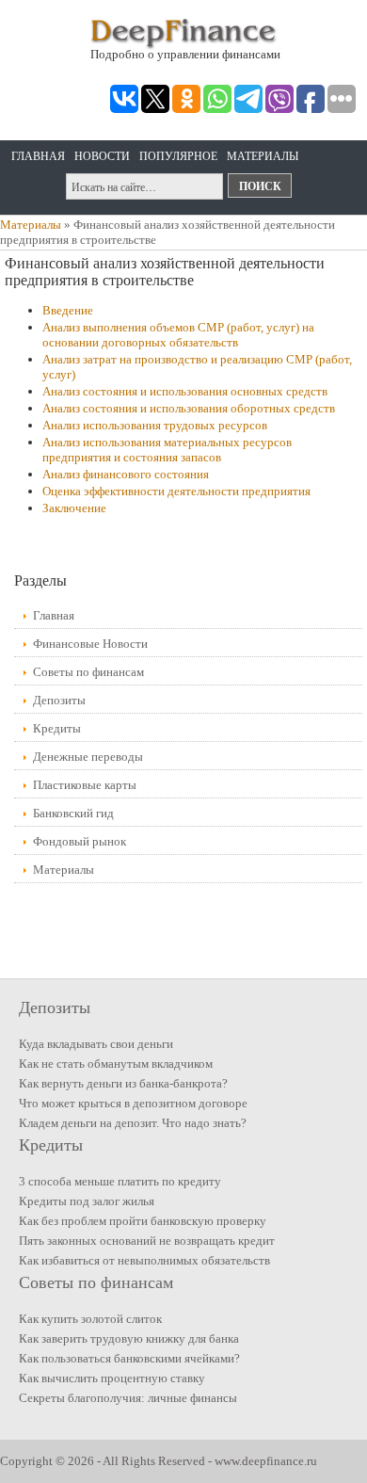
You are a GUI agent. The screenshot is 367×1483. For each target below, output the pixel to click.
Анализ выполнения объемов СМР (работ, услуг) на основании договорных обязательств (178, 334)
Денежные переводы (88, 757)
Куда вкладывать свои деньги (96, 1044)
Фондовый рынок (79, 841)
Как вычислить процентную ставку (112, 1378)
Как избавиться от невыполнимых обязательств (144, 1260)
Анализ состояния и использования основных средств (184, 391)
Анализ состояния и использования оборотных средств (188, 408)
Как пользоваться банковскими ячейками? (129, 1358)
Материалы (262, 156)
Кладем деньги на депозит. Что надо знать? (133, 1123)
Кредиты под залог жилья (86, 1201)
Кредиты (57, 728)
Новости (102, 156)
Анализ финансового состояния (125, 474)
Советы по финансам (88, 672)
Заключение (74, 508)
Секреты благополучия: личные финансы (128, 1398)
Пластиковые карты (84, 785)
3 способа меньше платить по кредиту (120, 1181)
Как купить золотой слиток (90, 1319)
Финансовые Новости (90, 644)
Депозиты (59, 700)
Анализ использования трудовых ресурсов (154, 425)
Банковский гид (73, 813)
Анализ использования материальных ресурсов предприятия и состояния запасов (167, 449)
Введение (67, 310)
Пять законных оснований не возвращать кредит (147, 1240)
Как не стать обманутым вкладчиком (116, 1063)
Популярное (178, 156)
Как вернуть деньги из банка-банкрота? (123, 1083)
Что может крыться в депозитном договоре (133, 1103)
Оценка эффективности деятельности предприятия (176, 491)
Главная (38, 156)
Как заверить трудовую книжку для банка (129, 1338)
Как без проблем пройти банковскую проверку (142, 1221)
